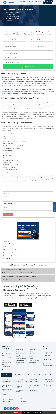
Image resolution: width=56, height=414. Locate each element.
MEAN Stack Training (21, 360)
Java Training (5, 351)
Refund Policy (23, 401)
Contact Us (49, 1)
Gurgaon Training (28, 374)
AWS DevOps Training (34, 355)
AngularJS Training (20, 364)
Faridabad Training (39, 374)
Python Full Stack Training (6, 368)
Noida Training (6, 374)
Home (20, 1)
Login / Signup (47, 3)
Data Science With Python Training (6, 386)
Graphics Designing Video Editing (34, 361)
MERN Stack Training (21, 358)
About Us (25, 1)
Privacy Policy (23, 399)
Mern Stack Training (34, 379)
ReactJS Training (20, 362)
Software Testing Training (6, 363)
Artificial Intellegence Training (34, 357)
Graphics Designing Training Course (47, 384)
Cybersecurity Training (32, 350)
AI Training (18, 384)
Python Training (6, 366)
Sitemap (22, 404)
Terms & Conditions (25, 403)
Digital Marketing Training (20, 354)
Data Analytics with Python (7, 359)
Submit (8, 214)
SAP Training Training (21, 356)
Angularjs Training (47, 379)
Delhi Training (17, 374)
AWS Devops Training (21, 381)
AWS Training (32, 353)
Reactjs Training (33, 390)
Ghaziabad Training (49, 374)
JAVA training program (36, 104)
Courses (31, 1)
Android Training (6, 357)
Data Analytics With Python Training (7, 390)
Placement (38, 1)
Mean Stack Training (48, 381)
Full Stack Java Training (6, 354)
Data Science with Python (20, 350)
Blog (43, 1)
